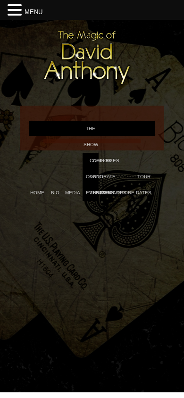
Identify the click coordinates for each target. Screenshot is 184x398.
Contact (111, 192)
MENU (33, 12)
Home (37, 192)
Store (126, 192)
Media (72, 192)
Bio (55, 192)
